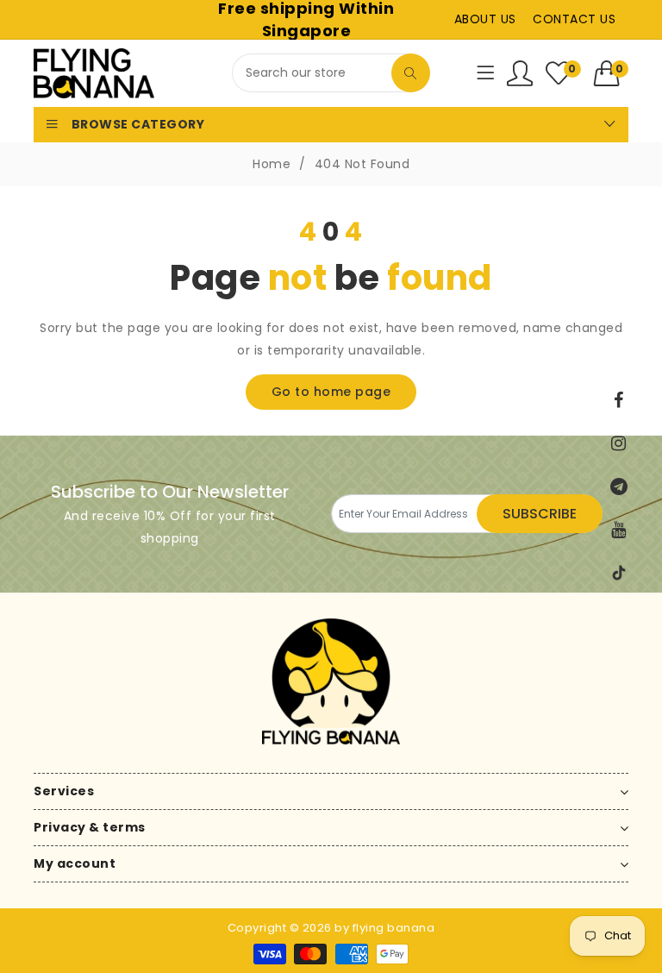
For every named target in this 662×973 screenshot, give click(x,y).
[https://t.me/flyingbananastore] (619, 486)
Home (271, 164)
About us (485, 19)
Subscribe (540, 514)
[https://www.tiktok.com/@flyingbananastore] (619, 573)
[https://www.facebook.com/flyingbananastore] (619, 400)
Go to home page (331, 391)
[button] (611, 73)
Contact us (574, 19)
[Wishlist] (520, 73)
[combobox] (331, 72)
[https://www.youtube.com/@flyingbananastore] (619, 529)
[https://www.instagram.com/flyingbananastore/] (619, 443)
